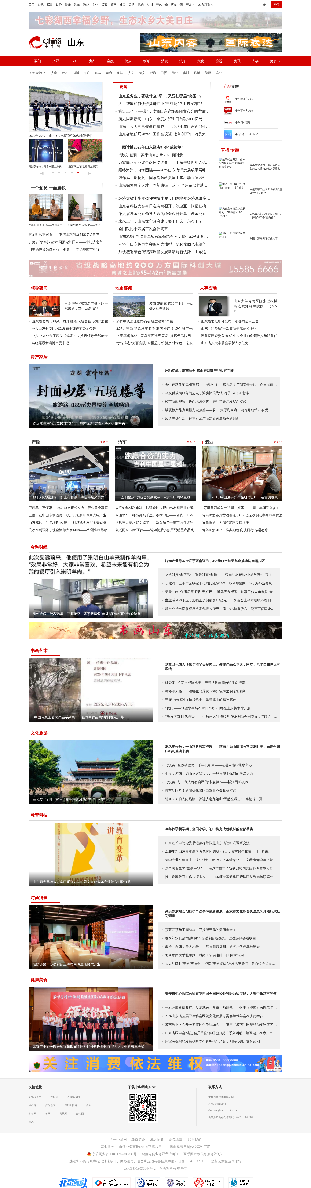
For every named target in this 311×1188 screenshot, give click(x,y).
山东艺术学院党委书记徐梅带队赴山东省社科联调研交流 (207, 843)
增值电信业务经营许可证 (160, 1154)
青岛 (65, 73)
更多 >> (104, 442)
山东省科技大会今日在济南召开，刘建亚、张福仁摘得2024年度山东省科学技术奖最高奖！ (194, 206)
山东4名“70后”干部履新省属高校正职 (228, 328)
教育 (146, 61)
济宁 (131, 73)
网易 (31, 1122)
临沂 (197, 73)
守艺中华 (162, 4)
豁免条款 (176, 1139)
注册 (263, 4)
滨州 (219, 73)
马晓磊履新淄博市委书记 (50, 343)
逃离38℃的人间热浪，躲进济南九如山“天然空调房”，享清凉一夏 (214, 799)
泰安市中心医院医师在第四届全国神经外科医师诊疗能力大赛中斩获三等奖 (221, 993)
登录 (276, 4)
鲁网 (47, 1113)
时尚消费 (39, 897)
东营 (98, 73)
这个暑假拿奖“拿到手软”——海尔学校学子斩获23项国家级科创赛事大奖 (219, 868)
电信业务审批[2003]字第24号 (140, 1147)
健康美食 (39, 979)
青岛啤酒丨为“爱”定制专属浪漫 (225, 522)
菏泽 (208, 73)
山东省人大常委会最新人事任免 (224, 343)
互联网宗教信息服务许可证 (203, 1154)
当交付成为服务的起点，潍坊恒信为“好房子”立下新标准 (207, 393)
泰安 (142, 73)
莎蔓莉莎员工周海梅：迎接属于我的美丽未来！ (200, 930)
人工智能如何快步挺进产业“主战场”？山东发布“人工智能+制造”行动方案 (180, 104)
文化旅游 (39, 732)
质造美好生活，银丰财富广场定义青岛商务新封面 (202, 418)
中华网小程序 (242, 122)
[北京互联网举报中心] (147, 1182)
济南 (54, 73)
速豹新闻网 (71, 1105)
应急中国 (177, 4)
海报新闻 (50, 1105)
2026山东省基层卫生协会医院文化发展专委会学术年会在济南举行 (214, 1016)
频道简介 (138, 1139)
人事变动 (208, 288)
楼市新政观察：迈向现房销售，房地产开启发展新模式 (205, 401)
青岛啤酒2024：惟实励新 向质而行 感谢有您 (235, 530)
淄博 (76, 73)
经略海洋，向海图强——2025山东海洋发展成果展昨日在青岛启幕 (173, 170)
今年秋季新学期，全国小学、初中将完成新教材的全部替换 (209, 829)
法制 (150, 4)
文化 (95, 4)
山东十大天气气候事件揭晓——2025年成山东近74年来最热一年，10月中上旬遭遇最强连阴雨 (196, 126)
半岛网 (32, 1105)
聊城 (186, 73)
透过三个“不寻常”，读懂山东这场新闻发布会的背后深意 (165, 111)
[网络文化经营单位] (240, 1182)
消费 (164, 61)
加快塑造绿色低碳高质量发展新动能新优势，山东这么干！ (167, 252)
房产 (92, 61)
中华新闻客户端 (244, 98)
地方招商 (157, 1139)
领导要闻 (39, 288)
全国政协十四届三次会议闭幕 (143, 229)
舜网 (88, 1105)
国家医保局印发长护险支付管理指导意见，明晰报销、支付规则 (212, 1041)
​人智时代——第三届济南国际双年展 (56, 136)
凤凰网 (63, 1113)
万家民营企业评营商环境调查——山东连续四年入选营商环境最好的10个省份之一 (187, 162)
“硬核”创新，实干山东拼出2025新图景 (150, 155)
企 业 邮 (253, 134)
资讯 (41, 4)
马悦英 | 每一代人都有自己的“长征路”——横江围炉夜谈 (206, 782)
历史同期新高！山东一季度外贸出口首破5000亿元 (160, 119)
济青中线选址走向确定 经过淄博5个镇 (144, 321)
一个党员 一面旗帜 (48, 188)
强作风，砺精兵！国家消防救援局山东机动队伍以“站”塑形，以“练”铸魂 (178, 178)
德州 (175, 73)
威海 (153, 73)
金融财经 (39, 547)
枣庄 (87, 73)
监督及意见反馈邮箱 (226, 1161)
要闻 (37, 61)
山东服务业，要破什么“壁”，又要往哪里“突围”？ (160, 96)
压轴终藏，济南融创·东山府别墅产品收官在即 (199, 370)
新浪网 (80, 1113)
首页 (31, 4)
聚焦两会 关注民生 (39, 166)
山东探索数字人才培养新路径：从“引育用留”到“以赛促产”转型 (171, 185)
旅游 (219, 61)
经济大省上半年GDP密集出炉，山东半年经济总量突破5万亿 (169, 198)
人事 (255, 61)
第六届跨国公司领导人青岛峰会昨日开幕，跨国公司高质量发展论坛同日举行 (183, 214)
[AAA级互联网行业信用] (208, 1182)
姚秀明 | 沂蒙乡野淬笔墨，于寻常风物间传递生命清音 (205, 683)
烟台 (109, 73)
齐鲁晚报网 (73, 1096)
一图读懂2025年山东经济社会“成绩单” (150, 147)
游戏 (86, 4)
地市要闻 (123, 288)
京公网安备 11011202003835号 (114, 1154)
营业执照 (107, 1147)
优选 (141, 4)
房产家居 (39, 356)
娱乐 (68, 4)
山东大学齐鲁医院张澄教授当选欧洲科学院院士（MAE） (255, 306)
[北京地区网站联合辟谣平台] (73, 1182)
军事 (50, 4)
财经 (59, 4)
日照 (164, 73)
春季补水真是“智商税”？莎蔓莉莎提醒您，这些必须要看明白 (210, 938)
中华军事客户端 (244, 110)
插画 (113, 4)
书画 (73, 61)
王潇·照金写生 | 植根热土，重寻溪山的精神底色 (200, 699)
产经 (55, 61)
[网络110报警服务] (176, 1182)
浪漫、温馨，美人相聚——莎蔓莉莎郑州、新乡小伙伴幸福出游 (212, 946)
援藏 (104, 4)
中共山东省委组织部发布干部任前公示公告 (64, 328)
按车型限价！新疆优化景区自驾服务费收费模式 (200, 790)
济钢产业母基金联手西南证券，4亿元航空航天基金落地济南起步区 (215, 561)
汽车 (77, 4)
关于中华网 (118, 1139)
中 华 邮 (239, 134)
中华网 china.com (47, 42)
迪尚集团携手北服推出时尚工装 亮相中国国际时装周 (204, 955)
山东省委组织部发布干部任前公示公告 (230, 321)
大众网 (54, 1096)
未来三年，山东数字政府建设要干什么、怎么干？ (160, 221)
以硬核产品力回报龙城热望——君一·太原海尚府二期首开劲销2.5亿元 (216, 410)
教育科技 (39, 815)
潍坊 (120, 73)
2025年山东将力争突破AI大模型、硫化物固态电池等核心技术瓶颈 (173, 244)
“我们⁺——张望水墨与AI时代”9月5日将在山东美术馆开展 (207, 708)
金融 (110, 61)
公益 (132, 4)
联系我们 (194, 1139)
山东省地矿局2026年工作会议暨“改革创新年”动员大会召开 (167, 134)
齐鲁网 (32, 1113)
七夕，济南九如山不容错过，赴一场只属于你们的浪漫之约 (209, 773)
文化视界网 (35, 1096)
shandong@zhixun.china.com (223, 1110)
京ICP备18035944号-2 (140, 1168)
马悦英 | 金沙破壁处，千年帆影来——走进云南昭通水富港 (208, 765)
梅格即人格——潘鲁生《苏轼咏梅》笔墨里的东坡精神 (205, 691)
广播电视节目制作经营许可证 (188, 1147)
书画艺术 (39, 650)
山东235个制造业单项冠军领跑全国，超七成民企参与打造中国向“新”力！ (180, 236)
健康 (122, 4)
